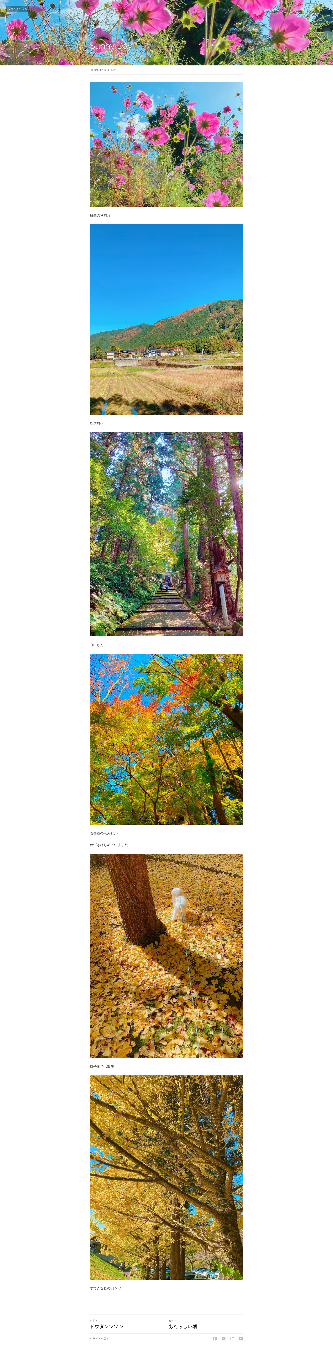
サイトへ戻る (19, 8)
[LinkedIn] (232, 1338)
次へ (171, 1320)
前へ (95, 1320)
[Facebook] (215, 1338)
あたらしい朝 (182, 1326)
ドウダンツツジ (107, 1326)
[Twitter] (223, 1338)
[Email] (241, 1338)
